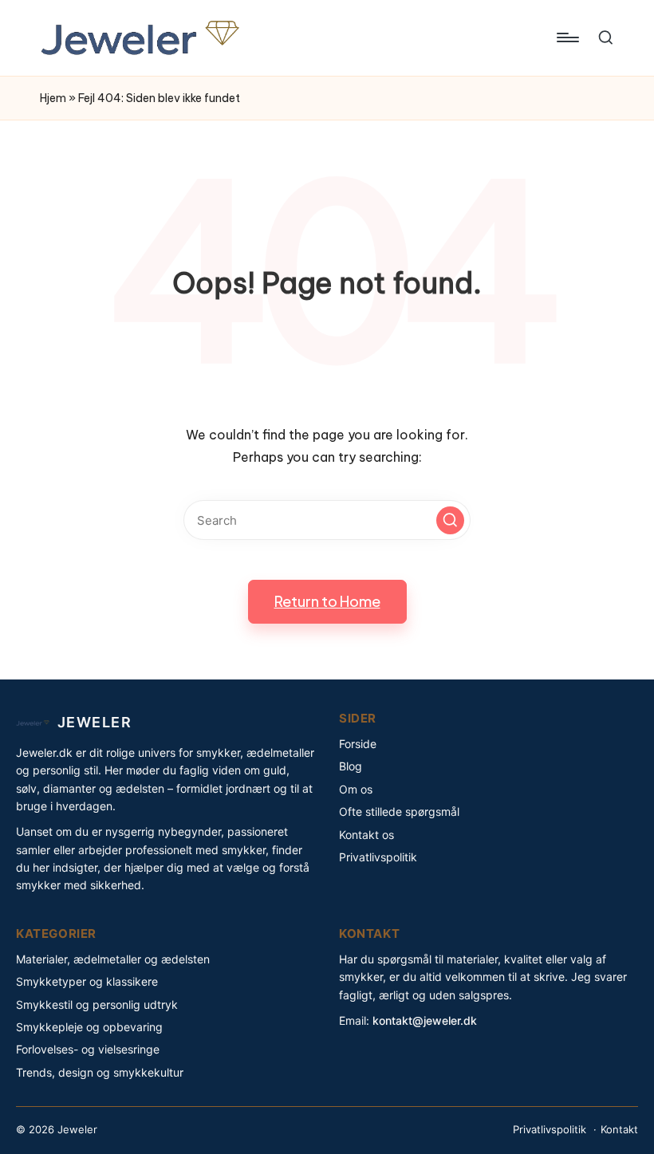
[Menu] (567, 37)
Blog (350, 766)
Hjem (53, 98)
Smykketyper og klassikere (87, 981)
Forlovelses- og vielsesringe (88, 1049)
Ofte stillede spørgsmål (399, 811)
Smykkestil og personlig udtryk (97, 1004)
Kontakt (619, 1129)
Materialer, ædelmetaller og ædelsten (113, 959)
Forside (357, 743)
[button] (450, 520)
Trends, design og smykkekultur (99, 1072)
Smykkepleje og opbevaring (89, 1027)
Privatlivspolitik (378, 857)
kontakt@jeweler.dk (424, 1020)
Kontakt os (366, 834)
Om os (355, 789)
